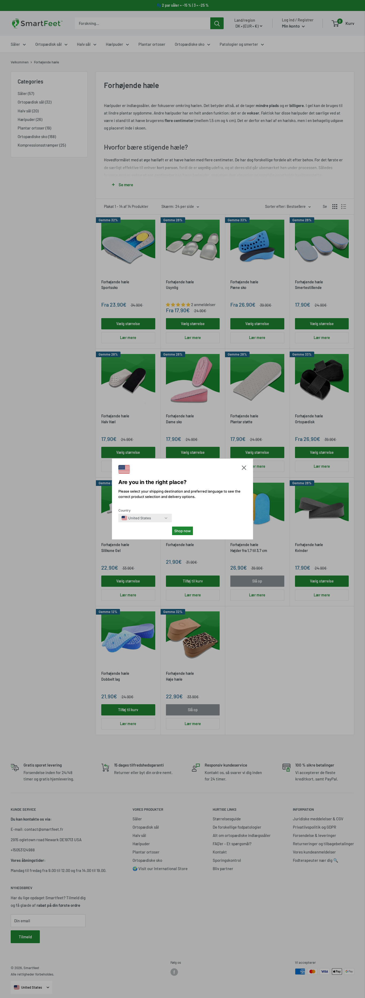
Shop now (182, 531)
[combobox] (136, 518)
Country (124, 510)
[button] (244, 469)
